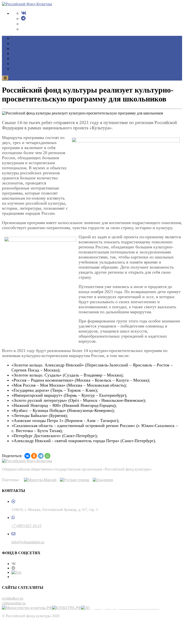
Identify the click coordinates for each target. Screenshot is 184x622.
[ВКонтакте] (27, 456)
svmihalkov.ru (12, 598)
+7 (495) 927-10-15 (26, 526)
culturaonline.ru (14, 603)
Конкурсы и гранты (30, 48)
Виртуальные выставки (33, 53)
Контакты (20, 68)
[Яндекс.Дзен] (16, 572)
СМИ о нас (22, 58)
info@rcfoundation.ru (28, 542)
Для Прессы (23, 63)
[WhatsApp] (47, 456)
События (20, 43)
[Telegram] (23, 18)
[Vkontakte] (23, 13)
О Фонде (20, 38)
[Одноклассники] (34, 456)
